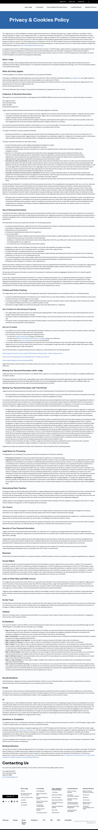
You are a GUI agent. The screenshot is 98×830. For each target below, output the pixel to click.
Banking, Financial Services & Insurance (88, 791)
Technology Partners (41, 812)
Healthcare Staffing (57, 795)
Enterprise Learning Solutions (72, 799)
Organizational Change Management (73, 807)
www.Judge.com (75, 78)
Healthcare (86, 797)
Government (86, 795)
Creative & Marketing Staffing (57, 807)
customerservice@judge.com (27, 730)
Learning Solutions (76, 7)
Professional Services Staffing (57, 803)
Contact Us (81, 1)
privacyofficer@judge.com (10, 777)
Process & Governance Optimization (42, 802)
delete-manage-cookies (55, 353)
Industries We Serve (90, 7)
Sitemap (15, 820)
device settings (25, 340)
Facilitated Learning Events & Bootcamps (72, 803)
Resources (63, 1)
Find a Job (72, 1)
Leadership (24, 802)
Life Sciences (86, 800)
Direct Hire (54, 810)
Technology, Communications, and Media (88, 808)
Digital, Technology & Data (41, 794)
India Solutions (55, 812)
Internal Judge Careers (27, 797)
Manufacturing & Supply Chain (87, 803)
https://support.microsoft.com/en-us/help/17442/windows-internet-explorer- (25, 353)
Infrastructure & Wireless (40, 809)
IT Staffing (54, 792)
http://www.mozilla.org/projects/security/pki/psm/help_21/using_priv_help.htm (25, 357)
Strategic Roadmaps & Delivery (42, 798)
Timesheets (34, 820)
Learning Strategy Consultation (72, 811)
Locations (23, 800)
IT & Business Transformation (40, 805)
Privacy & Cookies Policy (24, 822)
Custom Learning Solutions (71, 791)
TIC (44, 820)
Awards (23, 791)
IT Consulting (39, 7)
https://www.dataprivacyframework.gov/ (32, 45)
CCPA (58, 820)
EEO (51, 820)
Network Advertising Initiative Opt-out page (30, 338)
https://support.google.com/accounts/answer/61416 (17, 360)
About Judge (28, 7)
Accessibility (68, 820)
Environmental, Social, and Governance (26, 794)
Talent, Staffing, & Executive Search (57, 7)
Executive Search (56, 797)
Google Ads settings (21, 336)
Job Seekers (24, 805)
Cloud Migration (40, 791)
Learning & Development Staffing (73, 795)
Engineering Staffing (57, 800)
